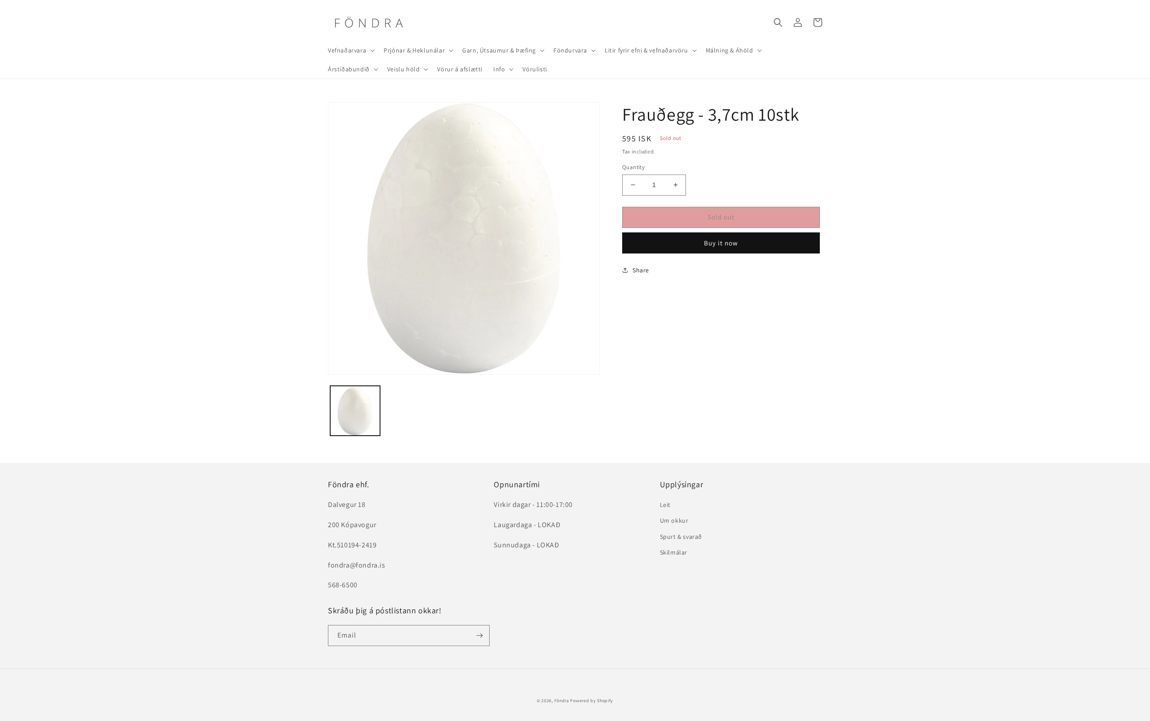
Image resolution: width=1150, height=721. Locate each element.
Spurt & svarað (681, 537)
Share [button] (640, 270)
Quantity (633, 167)
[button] (350, 50)
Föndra (561, 701)
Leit (665, 505)
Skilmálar (673, 552)
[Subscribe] (479, 635)
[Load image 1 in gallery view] (355, 411)
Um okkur (674, 520)
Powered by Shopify (591, 701)
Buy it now (721, 243)
